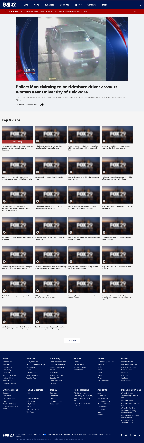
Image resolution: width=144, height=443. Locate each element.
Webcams (124, 372)
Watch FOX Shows (9, 404)
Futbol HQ (101, 364)
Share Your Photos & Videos (10, 407)
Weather (30, 358)
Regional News (81, 389)
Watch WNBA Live (127, 420)
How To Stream (127, 362)
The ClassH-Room (9, 398)
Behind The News (32, 398)
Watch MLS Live (127, 423)
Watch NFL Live (127, 393)
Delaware (6, 372)
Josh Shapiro (78, 370)
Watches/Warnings (33, 375)
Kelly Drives (30, 404)
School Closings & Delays (35, 364)
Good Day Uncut (56, 381)
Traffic (52, 370)
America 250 (7, 362)
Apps (99, 393)
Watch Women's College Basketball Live (130, 416)
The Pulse (30, 412)
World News (7, 381)
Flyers (100, 370)
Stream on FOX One (131, 389)
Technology (54, 404)
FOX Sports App (103, 381)
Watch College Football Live (129, 397)
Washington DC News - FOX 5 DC (82, 404)
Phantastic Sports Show (106, 362)
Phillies (100, 372)
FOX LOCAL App (80, 393)
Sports (101, 358)
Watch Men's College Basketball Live (128, 412)
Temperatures (31, 372)
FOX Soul (124, 375)
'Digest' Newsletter (57, 367)
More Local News (9, 375)
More (104, 4)
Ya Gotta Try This (56, 375)
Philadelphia (7, 364)
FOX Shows (7, 396)
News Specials (126, 370)
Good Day (55, 358)
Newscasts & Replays (129, 364)
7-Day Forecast (32, 362)
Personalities (102, 406)
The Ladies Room (32, 409)
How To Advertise (104, 404)
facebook (121, 435)
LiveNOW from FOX (128, 367)
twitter (126, 435)
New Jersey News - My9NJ (83, 396)
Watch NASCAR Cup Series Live (131, 404)
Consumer (54, 396)
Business (53, 393)
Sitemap (101, 415)
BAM (28, 396)
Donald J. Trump (80, 367)
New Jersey (7, 370)
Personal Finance (56, 401)
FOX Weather (31, 367)
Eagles (100, 367)
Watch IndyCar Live (128, 408)
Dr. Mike (53, 383)
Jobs (99, 412)
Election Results (79, 364)
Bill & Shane (30, 401)
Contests (6, 393)
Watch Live (54, 372)
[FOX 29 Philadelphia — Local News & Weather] (10, 5)
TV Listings (101, 409)
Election (77, 362)
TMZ (4, 401)
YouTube (124, 378)
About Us (102, 389)
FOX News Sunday (9, 383)
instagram (130, 435)
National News (8, 378)
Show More (72, 340)
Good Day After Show (58, 362)
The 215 (29, 406)
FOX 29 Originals (34, 389)
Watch (124, 358)
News (5, 358)
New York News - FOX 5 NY (82, 399)
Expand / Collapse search (140, 5)
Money (53, 389)
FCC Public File (103, 398)
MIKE (28, 393)
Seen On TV (54, 378)
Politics (77, 358)
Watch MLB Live (127, 400)
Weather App (31, 378)
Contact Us (102, 396)
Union (100, 378)
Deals (52, 398)
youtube (135, 435)
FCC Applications (104, 401)
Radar (28, 370)
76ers (100, 375)
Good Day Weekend (57, 364)
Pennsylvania (7, 367)
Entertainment (10, 389)
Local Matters (126, 381)
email (139, 435)
